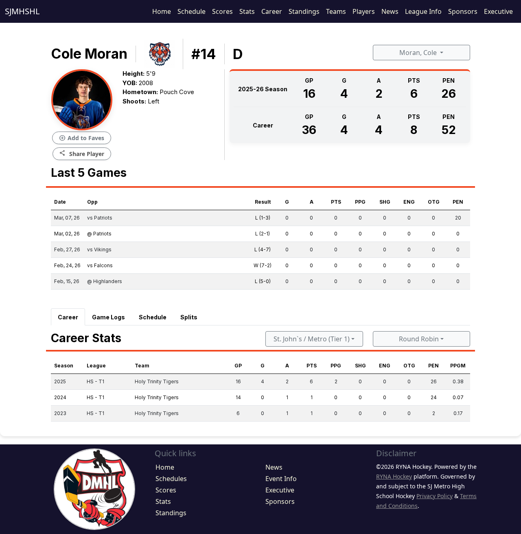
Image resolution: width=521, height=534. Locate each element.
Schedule (191, 11)
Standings (304, 11)
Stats (247, 11)
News (389, 11)
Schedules (171, 478)
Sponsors (462, 11)
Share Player (81, 153)
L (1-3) (262, 218)
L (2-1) (262, 234)
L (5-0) (263, 281)
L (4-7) (262, 249)
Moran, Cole (418, 52)
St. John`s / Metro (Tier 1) (312, 338)
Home (161, 11)
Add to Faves (81, 138)
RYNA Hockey (394, 476)
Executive (498, 11)
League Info (423, 11)
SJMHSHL (22, 11)
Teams (336, 11)
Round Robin (419, 338)
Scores (222, 11)
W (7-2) (262, 265)
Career (271, 11)
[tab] (68, 316)
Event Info (281, 478)
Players (363, 11)
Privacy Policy (434, 496)
